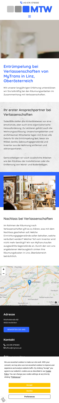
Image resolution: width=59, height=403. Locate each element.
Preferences (29, 397)
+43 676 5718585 (31, 2)
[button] (29, 17)
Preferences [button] (15, 377)
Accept (29, 385)
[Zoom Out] (3, 273)
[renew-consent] (3, 400)
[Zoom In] (3, 269)
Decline (29, 391)
